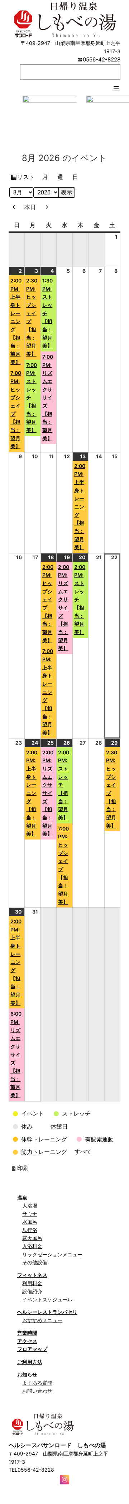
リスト (27, 178)
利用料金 (32, 1283)
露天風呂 (32, 1238)
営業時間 (27, 1333)
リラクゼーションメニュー (52, 1254)
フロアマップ (32, 1349)
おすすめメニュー (42, 1320)
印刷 (24, 1169)
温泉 (22, 1198)
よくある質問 (37, 1383)
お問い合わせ (37, 1391)
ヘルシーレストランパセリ (47, 1312)
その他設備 (34, 1262)
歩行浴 (29, 1230)
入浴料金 (32, 1246)
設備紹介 (32, 1291)
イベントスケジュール (47, 1299)
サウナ (29, 1214)
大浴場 (29, 1205)
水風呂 (29, 1222)
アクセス (27, 1341)
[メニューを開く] (116, 88)
